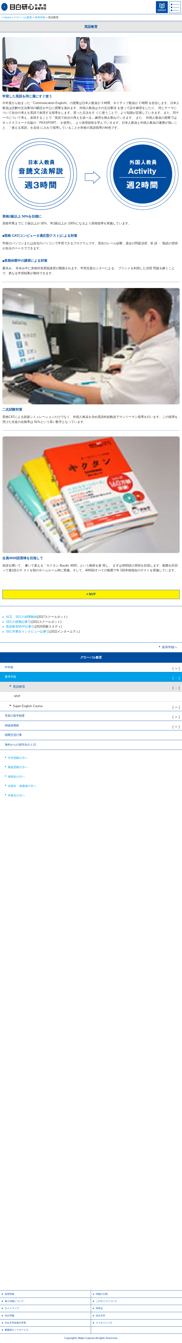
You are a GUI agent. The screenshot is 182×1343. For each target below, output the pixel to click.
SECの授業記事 (17, 622)
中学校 (9, 667)
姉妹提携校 (12, 725)
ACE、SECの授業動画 (21, 617)
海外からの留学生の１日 (20, 744)
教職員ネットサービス (16, 1330)
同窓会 (99, 1308)
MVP (92, 594)
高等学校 (40, 17)
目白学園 (9, 1315)
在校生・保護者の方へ (22, 786)
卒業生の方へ (16, 795)
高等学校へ (169, 647)
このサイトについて (106, 1301)
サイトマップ (12, 1308)
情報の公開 (102, 1294)
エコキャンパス (104, 1322)
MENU (175, 7)
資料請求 (162, 10)
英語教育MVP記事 (18, 626)
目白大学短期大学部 (15, 1322)
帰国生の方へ (16, 776)
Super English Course (28, 706)
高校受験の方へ (18, 767)
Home (7, 17)
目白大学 (100, 1315)
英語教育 (19, 686)
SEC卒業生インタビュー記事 (26, 631)
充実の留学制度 (15, 715)
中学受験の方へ (18, 758)
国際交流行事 (13, 735)
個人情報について (14, 1301)
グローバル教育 (23, 17)
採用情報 (9, 1294)
